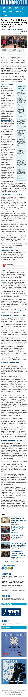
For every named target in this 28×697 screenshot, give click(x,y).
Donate (17, 8)
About (10, 8)
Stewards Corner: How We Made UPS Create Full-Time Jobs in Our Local (12, 586)
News (10, 11)
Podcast (4, 15)
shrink (24, 31)
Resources (18, 11)
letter (21, 453)
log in (7, 561)
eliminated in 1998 (6, 120)
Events (4, 11)
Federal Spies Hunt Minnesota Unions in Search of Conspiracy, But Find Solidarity (13, 581)
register (20, 33)
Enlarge (20, 31)
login (17, 33)
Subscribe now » (6, 628)
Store (23, 8)
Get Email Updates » (7, 604)
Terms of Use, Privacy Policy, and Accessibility (14, 694)
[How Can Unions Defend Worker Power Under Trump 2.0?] (14, 683)
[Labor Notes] (14, 2)
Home (3, 8)
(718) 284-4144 (14, 691)
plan (14, 252)
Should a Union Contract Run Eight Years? (13, 590)
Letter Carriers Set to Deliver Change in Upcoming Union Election (12, 577)
